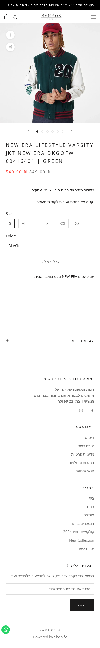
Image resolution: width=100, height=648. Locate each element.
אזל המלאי (50, 262)
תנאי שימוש (85, 470)
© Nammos (49, 630)
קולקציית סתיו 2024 (78, 531)
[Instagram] (81, 410)
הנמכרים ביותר (82, 523)
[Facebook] (92, 410)
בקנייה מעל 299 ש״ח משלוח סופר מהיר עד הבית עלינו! (50, 5)
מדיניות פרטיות (82, 454)
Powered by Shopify (50, 636)
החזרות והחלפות (81, 462)
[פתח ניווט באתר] (93, 17)
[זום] (10, 35)
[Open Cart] (6, 16)
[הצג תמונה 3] (47, 131)
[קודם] (72, 131)
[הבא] (28, 131)
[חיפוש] (15, 17)
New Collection (81, 540)
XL (48, 223)
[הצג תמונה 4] (52, 131)
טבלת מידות (83, 340)
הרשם (82, 605)
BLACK (13, 245)
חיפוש (89, 437)
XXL (63, 223)
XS (77, 223)
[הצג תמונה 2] (42, 131)
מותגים (88, 514)
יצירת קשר (86, 445)
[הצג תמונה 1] (37, 131)
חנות (90, 506)
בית (91, 498)
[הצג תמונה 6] (63, 131)
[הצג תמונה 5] (58, 131)
